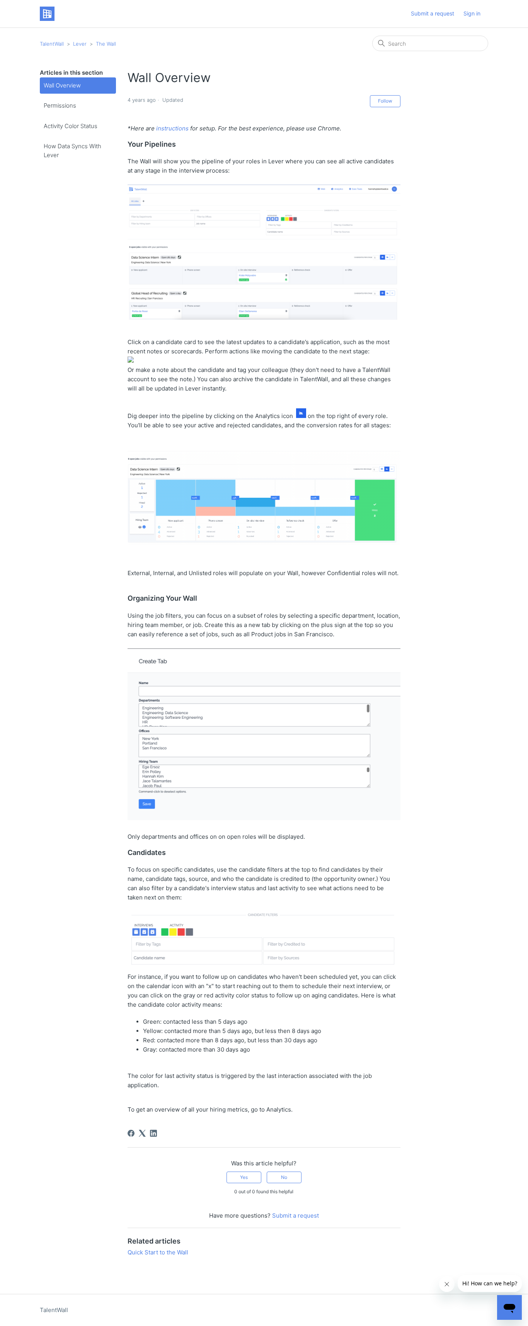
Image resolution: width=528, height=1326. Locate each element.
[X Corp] (142, 1133)
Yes (244, 1177)
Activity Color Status (70, 126)
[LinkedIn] (153, 1133)
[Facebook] (131, 1133)
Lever (80, 44)
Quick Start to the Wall (158, 1252)
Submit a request (432, 13)
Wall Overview (62, 85)
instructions (172, 128)
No (284, 1177)
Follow (385, 101)
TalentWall (52, 44)
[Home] (47, 14)
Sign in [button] (471, 13)
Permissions (60, 105)
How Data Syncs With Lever (72, 150)
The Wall (106, 44)
